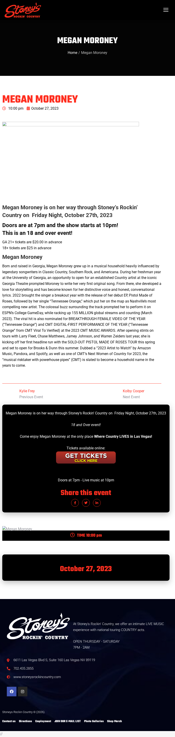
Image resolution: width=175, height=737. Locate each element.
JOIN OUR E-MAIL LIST (67, 721)
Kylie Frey (27, 391)
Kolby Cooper (133, 391)
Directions (25, 721)
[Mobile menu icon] (165, 9)
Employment (43, 721)
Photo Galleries (94, 721)
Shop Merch (114, 721)
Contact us (8, 721)
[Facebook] (11, 691)
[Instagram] (23, 691)
